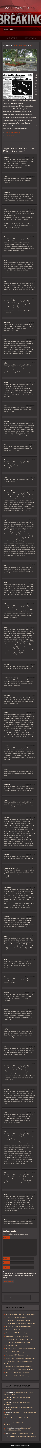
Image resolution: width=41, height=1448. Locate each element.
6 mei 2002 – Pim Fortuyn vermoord (17, 1336)
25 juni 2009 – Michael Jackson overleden (18, 1326)
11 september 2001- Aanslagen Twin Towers (20, 1339)
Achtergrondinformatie (12, 132)
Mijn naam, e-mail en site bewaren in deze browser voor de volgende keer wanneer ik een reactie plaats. (19, 1275)
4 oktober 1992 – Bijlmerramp (15, 1352)
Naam (5, 1258)
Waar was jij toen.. (20, 7)
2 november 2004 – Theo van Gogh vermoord (20, 1333)
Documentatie (9, 135)
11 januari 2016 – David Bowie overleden (18, 1320)
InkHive (27, 1445)
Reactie (5, 1237)
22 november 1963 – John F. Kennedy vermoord (20, 1376)
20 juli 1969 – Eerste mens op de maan (18, 1372)
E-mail (5, 1263)
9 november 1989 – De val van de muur (18, 1355)
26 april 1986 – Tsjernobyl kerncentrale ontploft (21, 1358)
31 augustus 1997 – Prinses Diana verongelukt (20, 1348)
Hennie (8, 1402)
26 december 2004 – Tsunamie (15, 1330)
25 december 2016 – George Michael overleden (20, 1314)
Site (4, 1267)
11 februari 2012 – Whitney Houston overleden (20, 1323)
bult (33, 45)
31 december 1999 (12, 1345)
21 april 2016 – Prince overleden (16, 1317)
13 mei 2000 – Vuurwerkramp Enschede (18, 1342)
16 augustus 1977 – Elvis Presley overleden (19, 1369)
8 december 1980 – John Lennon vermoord (19, 1366)
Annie (7, 1397)
